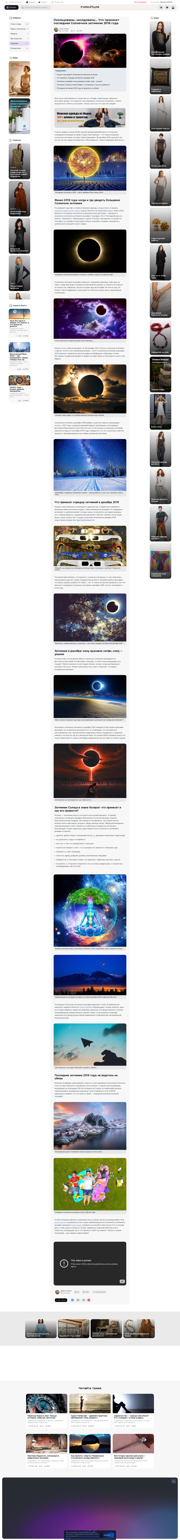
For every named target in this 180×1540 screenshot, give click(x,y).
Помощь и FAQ (59, 2)
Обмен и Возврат (30, 1500)
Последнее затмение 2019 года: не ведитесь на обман (78, 88)
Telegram (44, 2)
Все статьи (62, 1300)
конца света (60, 1222)
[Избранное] (161, 7)
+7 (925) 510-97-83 (15, 2)
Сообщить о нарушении (145, 1516)
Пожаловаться (100, 1292)
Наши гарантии (30, 1511)
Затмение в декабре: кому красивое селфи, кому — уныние (79, 81)
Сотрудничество (146, 1511)
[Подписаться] (108, 1501)
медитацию (76, 1225)
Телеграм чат (145, 1488)
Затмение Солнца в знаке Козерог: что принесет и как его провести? (83, 85)
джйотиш (84, 1007)
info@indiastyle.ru (147, 1504)
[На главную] (90, 7)
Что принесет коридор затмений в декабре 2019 (75, 78)
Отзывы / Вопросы (31, 1492)
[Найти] (22, 7)
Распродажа (142, 2)
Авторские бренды (31, 1488)
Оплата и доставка (31, 1504)
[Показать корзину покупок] (167, 7)
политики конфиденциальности (92, 1508)
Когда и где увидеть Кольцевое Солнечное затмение (77, 75)
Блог (26, 1519)
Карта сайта (145, 1522)
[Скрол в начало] (173, 1481)
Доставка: (163, 2)
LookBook (27, 1515)
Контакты (144, 1508)
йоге (93, 835)
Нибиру (110, 211)
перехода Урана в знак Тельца (67, 211)
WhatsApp (32, 2)
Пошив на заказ (30, 1507)
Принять (107, 1535)
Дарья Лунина (64, 29)
